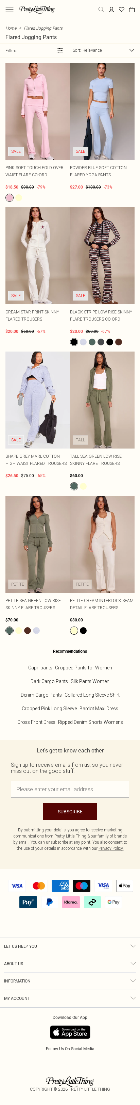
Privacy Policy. (111, 848)
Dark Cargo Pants (49, 681)
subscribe (70, 811)
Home (10, 28)
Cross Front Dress (36, 722)
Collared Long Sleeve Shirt (92, 695)
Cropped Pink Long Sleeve (49, 708)
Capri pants (40, 668)
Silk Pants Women (90, 681)
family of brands (112, 836)
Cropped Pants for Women (83, 668)
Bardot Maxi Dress (99, 708)
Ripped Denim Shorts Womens (90, 722)
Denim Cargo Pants (41, 695)
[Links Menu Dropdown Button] (9, 9)
